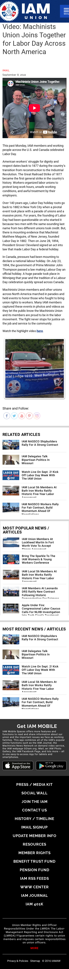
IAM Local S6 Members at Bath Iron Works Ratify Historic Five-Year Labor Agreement (39, 492)
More (34, 948)
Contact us (34, 810)
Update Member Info (34, 836)
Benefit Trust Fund (34, 861)
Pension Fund (34, 870)
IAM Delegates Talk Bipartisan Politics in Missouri (36, 460)
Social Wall (34, 793)
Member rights (34, 853)
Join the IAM (35, 801)
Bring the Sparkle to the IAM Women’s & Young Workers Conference (38, 559)
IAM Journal (34, 895)
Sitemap (35, 961)
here (40, 331)
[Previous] (10, 368)
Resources (34, 844)
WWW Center (34, 887)
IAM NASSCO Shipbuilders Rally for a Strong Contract (40, 443)
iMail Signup (34, 827)
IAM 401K (34, 904)
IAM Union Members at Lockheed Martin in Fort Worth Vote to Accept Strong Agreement (38, 544)
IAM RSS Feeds (34, 878)
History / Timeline (34, 818)
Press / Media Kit (34, 784)
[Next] (58, 368)
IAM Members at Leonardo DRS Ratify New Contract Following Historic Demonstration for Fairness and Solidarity (40, 595)
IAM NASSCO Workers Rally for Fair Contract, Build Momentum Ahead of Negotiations (40, 509)
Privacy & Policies (17, 961)
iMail (6, 70)
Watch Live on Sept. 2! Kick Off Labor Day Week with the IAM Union (40, 475)
